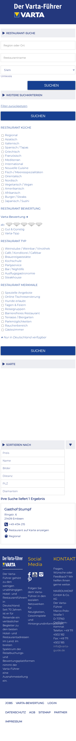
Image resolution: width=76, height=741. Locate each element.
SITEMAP (45, 712)
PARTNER (60, 712)
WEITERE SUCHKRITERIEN (23, 95)
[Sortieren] (70, 444)
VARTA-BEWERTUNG (30, 703)
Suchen (51, 85)
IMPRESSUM (13, 721)
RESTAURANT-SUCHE (20, 33)
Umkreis (6, 76)
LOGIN (52, 703)
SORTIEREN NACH (18, 444)
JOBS (9, 703)
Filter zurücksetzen (14, 106)
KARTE (10, 364)
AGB (32, 712)
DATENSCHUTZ (15, 712)
